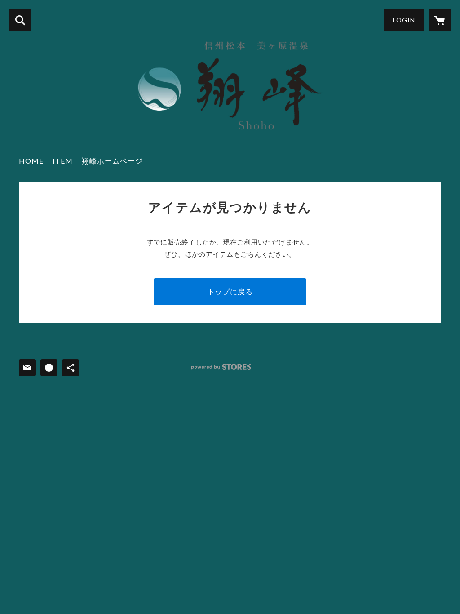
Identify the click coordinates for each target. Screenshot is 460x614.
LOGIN (404, 20)
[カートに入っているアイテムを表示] (440, 20)
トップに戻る (230, 291)
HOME (31, 160)
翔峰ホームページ (112, 160)
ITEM (63, 160)
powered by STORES (221, 367)
